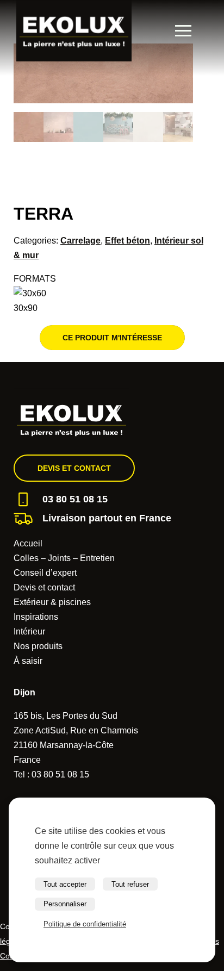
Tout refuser (130, 884)
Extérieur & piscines (52, 602)
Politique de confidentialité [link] (84, 924)
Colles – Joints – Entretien (64, 558)
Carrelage (80, 240)
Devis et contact (74, 468)
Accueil (28, 543)
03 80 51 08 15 (75, 499)
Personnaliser (64, 904)
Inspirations (36, 616)
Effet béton (127, 240)
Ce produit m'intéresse (112, 337)
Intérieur (29, 631)
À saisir (28, 660)
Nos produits (38, 646)
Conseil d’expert (45, 572)
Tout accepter (64, 884)
